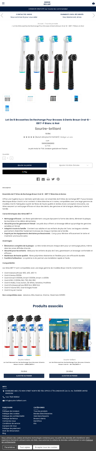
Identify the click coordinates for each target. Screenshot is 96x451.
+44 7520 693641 (12, 397)
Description (6, 188)
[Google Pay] (24, 172)
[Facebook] (38, 179)
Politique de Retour (10, 418)
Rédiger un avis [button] (66, 137)
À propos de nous (9, 426)
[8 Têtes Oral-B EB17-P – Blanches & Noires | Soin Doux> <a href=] (47, 3)
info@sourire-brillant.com (15, 400)
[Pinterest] (58, 179)
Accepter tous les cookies (46, 447)
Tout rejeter (25, 447)
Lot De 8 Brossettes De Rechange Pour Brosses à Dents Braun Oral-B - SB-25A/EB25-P (69, 363)
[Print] (48, 179)
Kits (35, 423)
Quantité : (6, 154)
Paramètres (10, 447)
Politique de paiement (11, 428)
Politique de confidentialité (13, 416)
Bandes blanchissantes (43, 413)
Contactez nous (9, 421)
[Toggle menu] (3, 3)
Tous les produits (40, 411)
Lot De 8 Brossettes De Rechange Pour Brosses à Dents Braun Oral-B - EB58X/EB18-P (24, 363)
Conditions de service (11, 423)
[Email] (43, 179)
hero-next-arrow (93, 16)
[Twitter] (53, 179)
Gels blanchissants (41, 416)
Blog (4, 433)
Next (90, 343)
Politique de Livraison (10, 411)
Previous (3, 343)
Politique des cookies (10, 413)
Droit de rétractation (10, 431)
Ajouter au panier (24, 376)
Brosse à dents (40, 418)
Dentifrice (38, 421)
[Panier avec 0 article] (93, 4)
